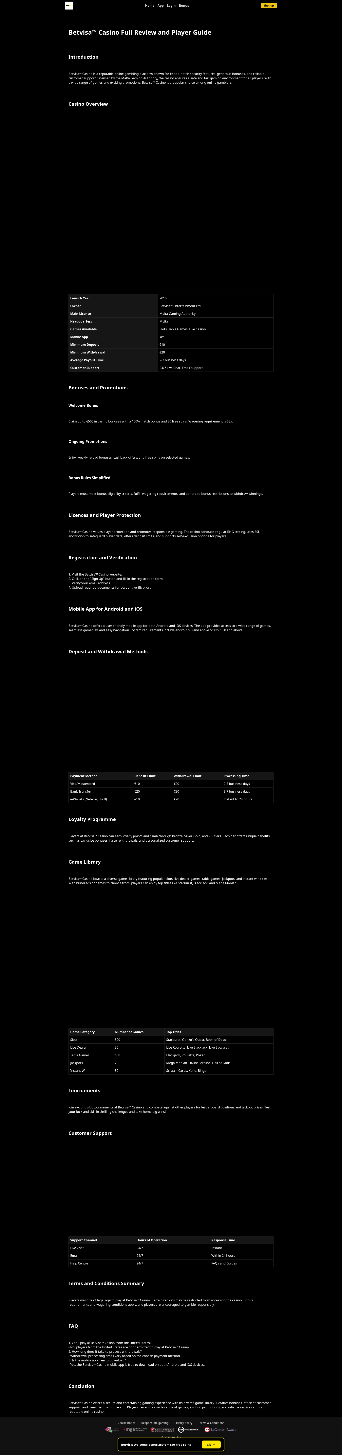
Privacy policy (183, 1423)
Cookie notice (126, 1423)
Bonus (184, 5)
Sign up (269, 5)
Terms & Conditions (211, 1423)
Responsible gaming (155, 1423)
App (161, 5)
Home (149, 5)
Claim (211, 1444)
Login (171, 5)
